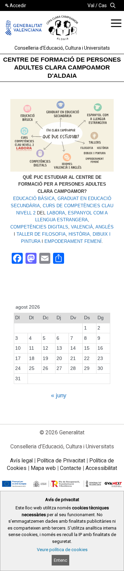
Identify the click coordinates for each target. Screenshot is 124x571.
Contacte (70, 468)
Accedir (18, 5)
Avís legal (21, 460)
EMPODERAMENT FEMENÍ (73, 241)
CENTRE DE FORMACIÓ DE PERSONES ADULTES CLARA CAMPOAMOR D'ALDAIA (62, 67)
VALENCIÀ (82, 226)
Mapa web (43, 468)
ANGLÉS (104, 226)
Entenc (60, 560)
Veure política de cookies (62, 549)
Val (90, 5)
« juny (58, 395)
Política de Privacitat (61, 460)
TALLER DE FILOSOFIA (41, 234)
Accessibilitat (101, 468)
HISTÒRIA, (80, 234)
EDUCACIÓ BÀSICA (34, 198)
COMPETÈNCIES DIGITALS (39, 226)
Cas (103, 5)
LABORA (56, 212)
